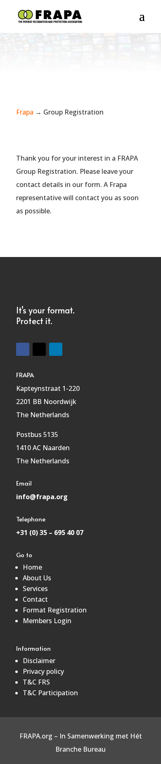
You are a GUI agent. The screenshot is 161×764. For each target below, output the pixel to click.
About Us (37, 577)
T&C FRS (36, 682)
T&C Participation (50, 692)
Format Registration (55, 609)
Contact (35, 599)
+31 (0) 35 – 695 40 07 (49, 532)
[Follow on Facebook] (22, 349)
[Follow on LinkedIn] (55, 349)
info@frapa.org (42, 496)
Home (32, 567)
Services (35, 588)
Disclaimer (39, 660)
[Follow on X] (39, 349)
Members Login (47, 620)
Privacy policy (43, 671)
